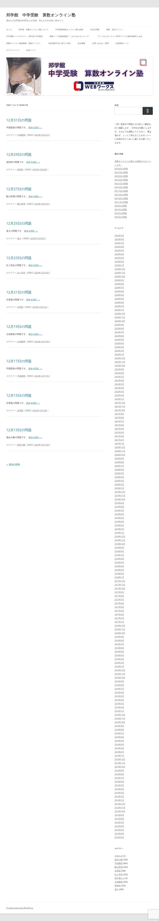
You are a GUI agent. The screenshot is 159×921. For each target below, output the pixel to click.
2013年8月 (119, 774)
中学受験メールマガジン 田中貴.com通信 (24, 36)
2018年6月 (119, 558)
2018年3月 (119, 569)
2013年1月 (119, 800)
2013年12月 (120, 759)
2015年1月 (119, 711)
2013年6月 (119, 781)
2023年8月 (119, 328)
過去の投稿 (13, 464)
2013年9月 (119, 770)
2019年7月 (119, 510)
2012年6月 (119, 826)
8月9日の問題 (121, 205)
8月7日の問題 (121, 209)
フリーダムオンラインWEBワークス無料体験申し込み (119, 36)
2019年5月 (119, 517)
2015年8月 (119, 685)
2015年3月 (119, 703)
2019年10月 (120, 499)
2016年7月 (119, 644)
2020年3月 (119, 480)
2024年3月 (119, 302)
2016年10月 (120, 633)
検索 (117, 105)
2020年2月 (119, 484)
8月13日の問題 (121, 198)
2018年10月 (120, 543)
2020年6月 (119, 469)
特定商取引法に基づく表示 (59, 43)
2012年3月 (119, 837)
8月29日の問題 (121, 168)
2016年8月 (119, 640)
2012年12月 (120, 803)
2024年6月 (119, 291)
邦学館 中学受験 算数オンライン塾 (41, 15)
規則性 (20, 169)
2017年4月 (119, 610)
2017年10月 (120, 588)
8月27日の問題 (121, 172)
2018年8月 (119, 551)
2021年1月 (119, 443)
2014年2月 (119, 751)
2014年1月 (119, 755)
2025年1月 (119, 265)
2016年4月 (119, 655)
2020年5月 (119, 473)
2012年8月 (119, 818)
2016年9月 (119, 636)
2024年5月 (119, 295)
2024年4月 (119, 298)
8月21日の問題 (121, 183)
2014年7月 (119, 733)
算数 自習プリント (114, 29)
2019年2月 (119, 529)
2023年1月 (119, 354)
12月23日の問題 (19, 257)
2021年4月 (119, 432)
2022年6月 (119, 380)
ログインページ (12, 50)
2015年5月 (119, 696)
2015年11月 (120, 673)
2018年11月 (120, 540)
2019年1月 (119, 532)
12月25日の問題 (19, 223)
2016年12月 (120, 625)
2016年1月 (119, 666)
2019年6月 (119, 514)
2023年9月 (119, 324)
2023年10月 (120, 321)
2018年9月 (119, 547)
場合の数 (21, 444)
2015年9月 (119, 681)
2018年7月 (119, 555)
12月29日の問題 (19, 154)
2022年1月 (119, 399)
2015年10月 (120, 677)
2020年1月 (119, 488)
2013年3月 (119, 792)
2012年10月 (120, 811)
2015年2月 (119, 707)
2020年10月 (120, 454)
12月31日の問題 (19, 120)
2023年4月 (119, 343)
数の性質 (21, 203)
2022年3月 (119, 391)
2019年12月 (120, 491)
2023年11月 (120, 317)
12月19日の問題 (19, 326)
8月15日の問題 (121, 194)
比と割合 (21, 272)
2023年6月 (119, 335)
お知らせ (119, 855)
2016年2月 (119, 662)
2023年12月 (120, 313)
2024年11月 (120, 272)
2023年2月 (119, 350)
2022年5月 (119, 384)
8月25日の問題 (121, 176)
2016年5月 (119, 651)
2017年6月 (119, 603)
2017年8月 (119, 595)
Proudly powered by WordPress (19, 908)
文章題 (20, 307)
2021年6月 (119, 425)
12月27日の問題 (19, 188)
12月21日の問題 (19, 292)
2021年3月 (119, 436)
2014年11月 (120, 718)
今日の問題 (94, 29)
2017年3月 (119, 614)
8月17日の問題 (121, 191)
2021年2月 (119, 439)
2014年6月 (119, 737)
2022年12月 (120, 358)
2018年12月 (120, 536)
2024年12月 (120, 269)
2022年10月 (120, 365)
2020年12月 (120, 447)
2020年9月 (119, 458)
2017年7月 (119, 599)
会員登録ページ (122, 43)
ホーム (9, 29)
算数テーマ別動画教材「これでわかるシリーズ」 (70, 36)
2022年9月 (119, 369)
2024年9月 (119, 280)
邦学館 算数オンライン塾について (33, 29)
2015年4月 (119, 699)
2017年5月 (119, 607)
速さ (19, 238)
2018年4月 (119, 566)
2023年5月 (119, 339)
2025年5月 (119, 250)
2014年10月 (120, 722)
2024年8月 (119, 283)
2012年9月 (119, 815)
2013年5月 (119, 785)
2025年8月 (119, 239)
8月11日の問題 (121, 202)
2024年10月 (120, 276)
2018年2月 (119, 573)
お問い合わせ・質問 (100, 43)
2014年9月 (119, 725)
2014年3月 (119, 748)
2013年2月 (119, 796)
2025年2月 (119, 261)
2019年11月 (120, 495)
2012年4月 (119, 833)
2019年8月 (119, 506)
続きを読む (35, 127)
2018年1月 (119, 577)
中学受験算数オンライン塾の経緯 (69, 29)
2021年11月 (120, 406)
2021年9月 (119, 413)
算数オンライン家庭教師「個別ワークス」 (24, 43)
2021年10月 (120, 410)
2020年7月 (119, 465)
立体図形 (21, 341)
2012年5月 (119, 829)
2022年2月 (119, 395)
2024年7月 (119, 287)
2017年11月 (120, 584)
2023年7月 (119, 332)
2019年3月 (119, 525)
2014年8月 (119, 729)
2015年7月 (119, 688)
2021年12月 (120, 402)
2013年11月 (120, 763)
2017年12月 (120, 581)
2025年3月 (119, 257)
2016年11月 (120, 629)
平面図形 (21, 135)
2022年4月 (119, 387)
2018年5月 (119, 562)
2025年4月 (119, 254)
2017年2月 (119, 618)
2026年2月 (119, 235)
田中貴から (120, 878)
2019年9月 (119, 503)
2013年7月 (119, 777)
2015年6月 (119, 692)
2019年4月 (119, 521)
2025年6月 (119, 246)
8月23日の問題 (121, 179)
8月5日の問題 (121, 213)
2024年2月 (119, 306)
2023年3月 (119, 347)
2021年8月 (119, 417)
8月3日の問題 (121, 217)
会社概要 (81, 43)
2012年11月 (120, 807)
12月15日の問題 (19, 395)
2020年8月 (119, 462)
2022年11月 (120, 361)
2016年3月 (119, 659)
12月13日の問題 (19, 429)
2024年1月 (119, 309)
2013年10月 (120, 766)
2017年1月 (119, 621)
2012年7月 (119, 822)
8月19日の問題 (121, 187)
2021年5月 (119, 428)
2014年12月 (120, 714)
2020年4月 (119, 477)
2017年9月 (119, 592)
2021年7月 (119, 421)
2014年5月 (119, 740)
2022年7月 (119, 376)
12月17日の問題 (19, 361)
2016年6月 (119, 647)
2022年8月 (119, 373)
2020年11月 (120, 451)
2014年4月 (119, 744)
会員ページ (30, 50)
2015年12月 (120, 670)
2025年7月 (119, 243)
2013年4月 (119, 789)
